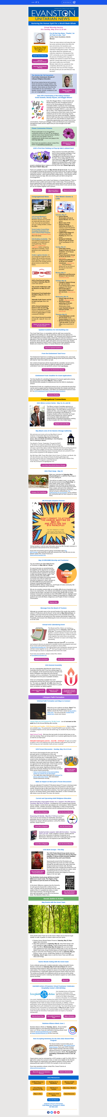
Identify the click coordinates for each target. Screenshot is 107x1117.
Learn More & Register (41, 812)
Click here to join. (64, 277)
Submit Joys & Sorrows (40, 55)
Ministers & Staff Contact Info (69, 1082)
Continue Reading (53, 395)
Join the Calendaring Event (65, 659)
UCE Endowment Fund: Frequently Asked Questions (49, 391)
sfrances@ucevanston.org (38, 555)
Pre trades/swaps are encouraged (59, 491)
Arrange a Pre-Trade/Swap (39, 492)
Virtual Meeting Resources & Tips (38, 1088)
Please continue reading (67, 91)
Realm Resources (69, 1093)
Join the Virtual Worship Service (40, 61)
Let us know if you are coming (41, 980)
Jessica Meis (41, 312)
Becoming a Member (69, 1088)
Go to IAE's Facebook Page (54, 1017)
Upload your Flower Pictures (68, 143)
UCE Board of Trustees (54, 1088)
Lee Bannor (66, 242)
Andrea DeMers (63, 319)
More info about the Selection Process (41, 1072)
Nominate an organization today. (41, 234)
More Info (65, 980)
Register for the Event (41, 659)
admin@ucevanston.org (39, 647)
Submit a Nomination (66, 1072)
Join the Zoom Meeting (65, 812)
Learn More (37, 190)
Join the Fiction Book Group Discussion (37, 872)
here (39, 728)
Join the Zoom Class (66, 826)
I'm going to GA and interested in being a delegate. (69, 692)
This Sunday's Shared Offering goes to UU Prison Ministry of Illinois (40, 49)
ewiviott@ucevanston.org (44, 144)
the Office (34, 226)
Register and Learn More (62, 423)
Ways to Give (38, 1093)
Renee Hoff (66, 285)
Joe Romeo (64, 366)
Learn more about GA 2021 (38, 691)
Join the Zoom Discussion (71, 770)
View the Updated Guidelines (53, 347)
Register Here (53, 602)
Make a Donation (69, 1016)
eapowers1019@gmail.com (43, 1031)
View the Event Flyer (38, 1016)
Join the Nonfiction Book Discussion (69, 892)
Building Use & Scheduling (53, 1082)
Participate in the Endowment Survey (53, 369)
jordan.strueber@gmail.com (40, 1033)
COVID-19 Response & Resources (37, 1082)
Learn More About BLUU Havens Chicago (53, 465)
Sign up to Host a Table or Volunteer (53, 191)
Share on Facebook (69, 190)
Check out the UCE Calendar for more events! (42, 325)
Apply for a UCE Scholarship (53, 691)
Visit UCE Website (53, 1099)
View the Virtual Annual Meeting (40, 67)
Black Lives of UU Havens (54, 1094)
